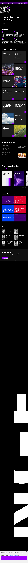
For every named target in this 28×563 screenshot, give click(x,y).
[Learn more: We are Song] (20, 75)
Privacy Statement (16, 555)
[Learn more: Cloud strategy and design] (8, 112)
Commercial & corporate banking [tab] (6, 147)
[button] (5, 258)
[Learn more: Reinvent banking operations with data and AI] (8, 94)
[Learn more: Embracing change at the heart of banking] (8, 63)
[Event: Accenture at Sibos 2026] (7, 178)
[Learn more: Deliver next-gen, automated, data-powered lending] (20, 94)
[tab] (22, 152)
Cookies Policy (11, 555)
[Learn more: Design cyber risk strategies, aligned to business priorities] (8, 131)
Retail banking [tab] (6, 145)
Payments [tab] (4, 154)
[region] (14, 557)
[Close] (27, 552)
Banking (3, 3)
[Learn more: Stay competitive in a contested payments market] (20, 57)
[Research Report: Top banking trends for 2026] (19, 178)
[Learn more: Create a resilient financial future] (8, 81)
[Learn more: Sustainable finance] (20, 125)
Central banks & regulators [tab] (6, 150)
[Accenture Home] (13, 1)
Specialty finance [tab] (6, 152)
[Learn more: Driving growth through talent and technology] (20, 107)
